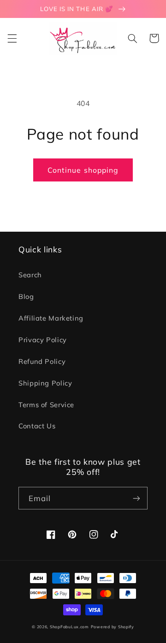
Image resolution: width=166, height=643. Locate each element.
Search (30, 274)
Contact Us (36, 425)
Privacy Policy (42, 339)
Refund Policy (41, 361)
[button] (12, 38)
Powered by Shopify (112, 626)
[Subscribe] (136, 498)
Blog (26, 296)
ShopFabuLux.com (69, 626)
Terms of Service (46, 404)
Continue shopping (83, 170)
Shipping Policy (45, 383)
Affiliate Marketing (50, 318)
